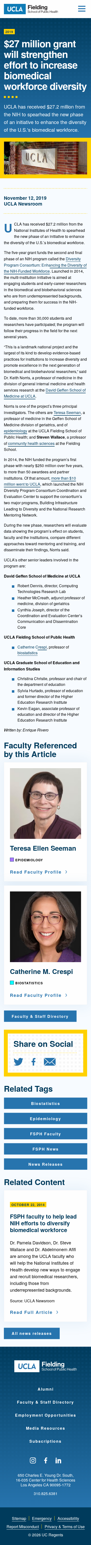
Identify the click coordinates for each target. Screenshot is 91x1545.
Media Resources (45, 1428)
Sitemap (19, 1518)
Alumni (46, 1389)
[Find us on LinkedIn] (58, 1461)
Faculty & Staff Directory (45, 1402)
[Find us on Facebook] (45, 1461)
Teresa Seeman (67, 412)
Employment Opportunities (45, 1415)
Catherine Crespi (32, 647)
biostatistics (27, 652)
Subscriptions (45, 1441)
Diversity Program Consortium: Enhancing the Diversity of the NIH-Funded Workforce (45, 265)
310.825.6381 (46, 1493)
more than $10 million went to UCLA (40, 481)
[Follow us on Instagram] (33, 1461)
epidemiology (15, 431)
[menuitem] (22, 1062)
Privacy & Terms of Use (65, 1526)
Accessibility (68, 1518)
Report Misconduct (23, 1526)
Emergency (42, 1518)
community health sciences (31, 443)
